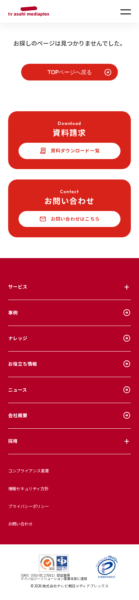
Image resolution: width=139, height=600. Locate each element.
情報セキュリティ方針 (28, 488)
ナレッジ (17, 338)
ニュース (17, 389)
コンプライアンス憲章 (28, 471)
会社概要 (17, 415)
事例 (13, 312)
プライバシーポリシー (28, 506)
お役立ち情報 (22, 363)
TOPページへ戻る (69, 72)
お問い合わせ (20, 524)
